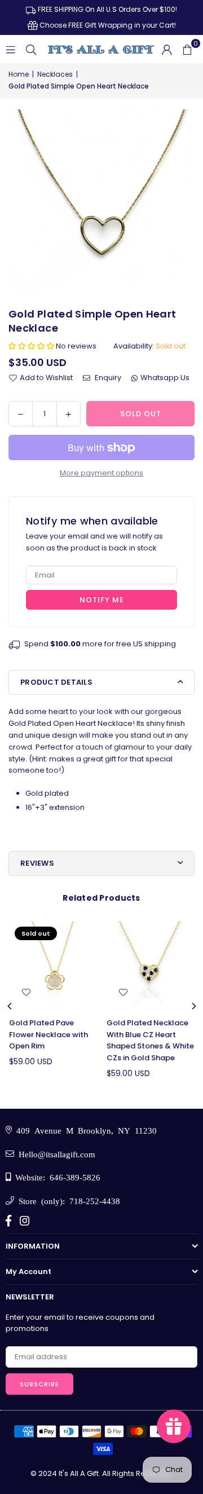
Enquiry (107, 377)
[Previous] (10, 1006)
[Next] (193, 1006)
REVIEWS (37, 863)
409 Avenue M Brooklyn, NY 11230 (84, 1130)
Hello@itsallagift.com (54, 1153)
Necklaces (55, 74)
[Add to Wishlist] (26, 993)
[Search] (31, 48)
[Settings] (167, 49)
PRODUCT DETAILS (56, 682)
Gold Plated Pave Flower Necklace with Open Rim (48, 1034)
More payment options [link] (101, 473)
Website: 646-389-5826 (55, 1177)
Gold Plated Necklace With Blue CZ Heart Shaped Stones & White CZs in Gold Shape (150, 1040)
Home (18, 74)
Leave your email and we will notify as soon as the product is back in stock (94, 542)
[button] (187, 49)
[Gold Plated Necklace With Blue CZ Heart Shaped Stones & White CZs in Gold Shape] (151, 965)
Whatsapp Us (164, 377)
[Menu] (11, 48)
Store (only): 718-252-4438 (67, 1200)
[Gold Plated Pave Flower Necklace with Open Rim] (53, 965)
